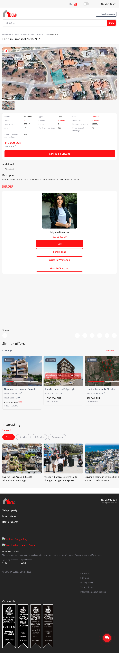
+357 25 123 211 (108, 3)
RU (71, 3)
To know (61, 120)
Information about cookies (93, 591)
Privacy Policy (86, 582)
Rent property (10, 521)
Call (60, 243)
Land (47, 34)
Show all (110, 350)
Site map (84, 578)
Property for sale (27, 34)
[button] (9, 381)
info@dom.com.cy (109, 503)
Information (9, 516)
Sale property (9, 510)
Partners (84, 573)
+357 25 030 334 (108, 499)
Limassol (39, 34)
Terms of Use (86, 587)
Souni (26, 120)
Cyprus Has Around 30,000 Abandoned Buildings (17, 478)
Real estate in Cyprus (10, 34)
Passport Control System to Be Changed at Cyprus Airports (60, 478)
